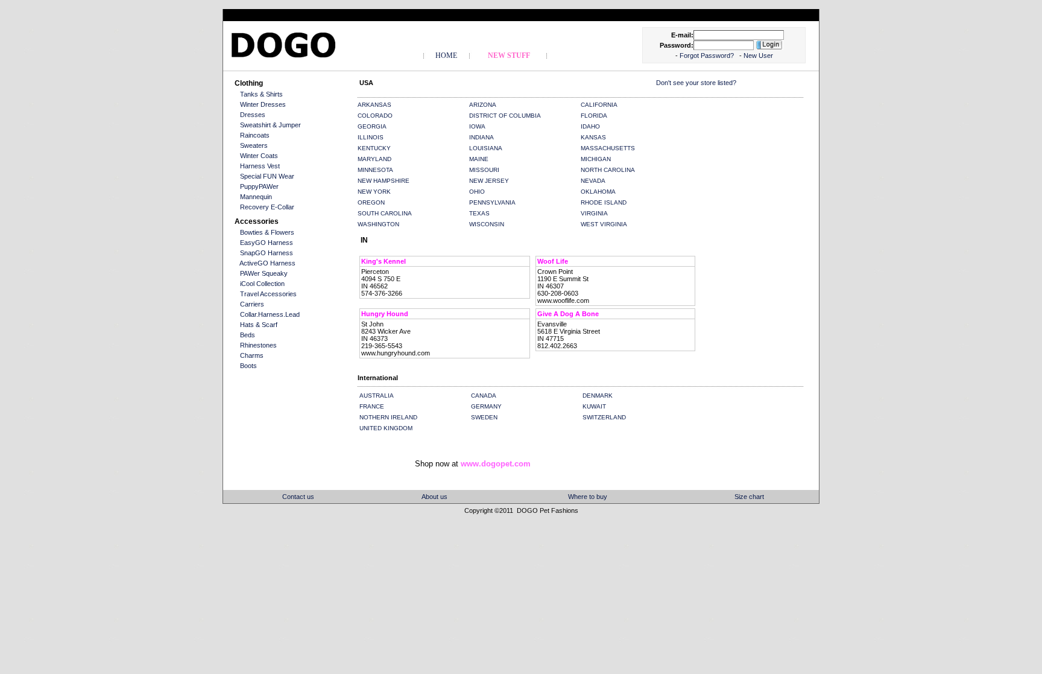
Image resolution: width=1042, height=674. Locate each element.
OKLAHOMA (598, 191)
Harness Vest (260, 166)
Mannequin (256, 196)
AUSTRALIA (376, 395)
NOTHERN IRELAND (388, 417)
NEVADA (593, 180)
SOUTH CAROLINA (385, 213)
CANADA (483, 395)
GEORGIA (372, 126)
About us (434, 496)
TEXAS (479, 213)
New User (758, 55)
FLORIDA (594, 115)
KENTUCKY (374, 148)
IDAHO (590, 126)
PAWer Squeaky (264, 273)
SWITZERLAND (604, 417)
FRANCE (371, 406)
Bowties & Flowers (267, 232)
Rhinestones (258, 345)
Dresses (252, 114)
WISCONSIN (486, 224)
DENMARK (598, 395)
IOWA (477, 126)
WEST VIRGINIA (604, 224)
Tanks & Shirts (261, 94)
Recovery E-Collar (267, 207)
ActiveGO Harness (267, 263)
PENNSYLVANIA (492, 202)
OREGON (371, 202)
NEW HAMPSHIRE (383, 180)
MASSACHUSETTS (608, 148)
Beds (247, 335)
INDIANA (481, 137)
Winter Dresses (263, 104)
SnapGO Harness (266, 252)
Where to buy (587, 496)
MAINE (478, 159)
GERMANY (486, 406)
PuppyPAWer (259, 186)
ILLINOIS (371, 137)
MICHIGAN (596, 159)
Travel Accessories (268, 293)
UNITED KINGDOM (385, 428)
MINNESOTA (375, 170)
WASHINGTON (378, 224)
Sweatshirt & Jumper (270, 125)
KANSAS (593, 137)
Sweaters (254, 145)
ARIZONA (482, 104)
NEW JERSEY (489, 180)
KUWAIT (594, 406)
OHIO (477, 191)
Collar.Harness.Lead (270, 314)
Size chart (749, 496)
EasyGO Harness (266, 242)
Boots (248, 365)
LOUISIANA (485, 148)
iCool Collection (262, 283)
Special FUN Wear (267, 176)
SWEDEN (484, 417)
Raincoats (255, 135)
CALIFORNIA (599, 104)
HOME (446, 55)
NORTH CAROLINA (608, 170)
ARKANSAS (374, 104)
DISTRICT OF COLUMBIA (505, 115)
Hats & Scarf (258, 324)
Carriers (252, 304)
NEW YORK (374, 191)
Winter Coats (259, 155)
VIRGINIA (594, 213)
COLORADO (375, 115)
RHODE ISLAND (604, 202)
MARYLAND (374, 159)
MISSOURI (484, 170)
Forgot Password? (708, 55)
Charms (252, 355)
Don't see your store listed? (696, 82)
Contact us (298, 496)
